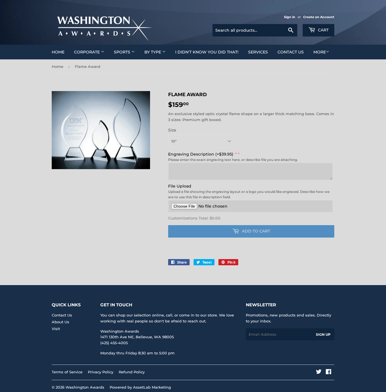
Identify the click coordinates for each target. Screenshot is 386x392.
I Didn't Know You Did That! (206, 52)
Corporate (87, 52)
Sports (122, 52)
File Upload (179, 186)
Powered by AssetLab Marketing (140, 387)
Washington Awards (85, 387)
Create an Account (318, 17)
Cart (323, 30)
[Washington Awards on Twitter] (319, 372)
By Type (153, 52)
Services (258, 52)
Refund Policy (132, 372)
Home (58, 52)
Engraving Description (200, 154)
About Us (60, 322)
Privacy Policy (100, 372)
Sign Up (323, 334)
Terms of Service (67, 372)
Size (172, 130)
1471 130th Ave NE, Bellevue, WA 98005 (137, 337)
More (319, 52)
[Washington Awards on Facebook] (328, 372)
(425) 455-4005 (114, 343)
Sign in (289, 17)
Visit (56, 328)
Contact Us (290, 52)
